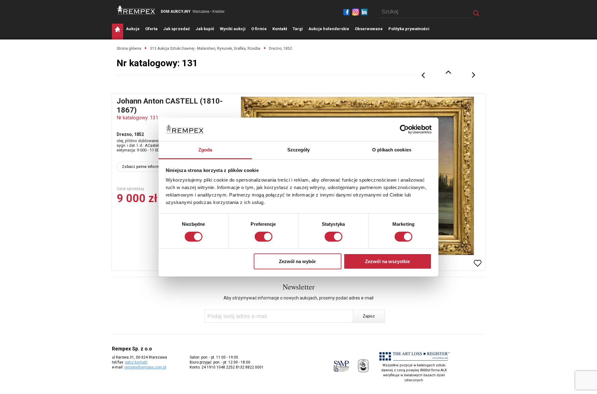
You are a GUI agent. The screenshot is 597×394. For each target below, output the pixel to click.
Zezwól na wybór (297, 261)
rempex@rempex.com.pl (145, 367)
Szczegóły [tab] (298, 149)
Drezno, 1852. (281, 48)
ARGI (298, 28)
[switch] (263, 237)
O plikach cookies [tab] (391, 149)
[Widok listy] (448, 72)
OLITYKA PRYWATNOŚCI (408, 28)
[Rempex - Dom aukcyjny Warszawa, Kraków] (136, 10)
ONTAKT (279, 28)
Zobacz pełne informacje (144, 167)
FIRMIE (259, 28)
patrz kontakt (136, 362)
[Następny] (474, 75)
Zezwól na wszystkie (387, 261)
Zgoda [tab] (205, 149)
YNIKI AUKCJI (233, 28)
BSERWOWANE (369, 28)
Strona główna (129, 48)
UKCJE (133, 28)
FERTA (151, 28)
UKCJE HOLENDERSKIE (328, 28)
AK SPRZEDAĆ (176, 28)
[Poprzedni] (423, 75)
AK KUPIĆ (205, 28)
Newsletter (299, 287)
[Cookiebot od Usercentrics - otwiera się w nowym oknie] (404, 129)
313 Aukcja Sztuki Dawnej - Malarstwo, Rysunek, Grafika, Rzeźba (205, 48)
